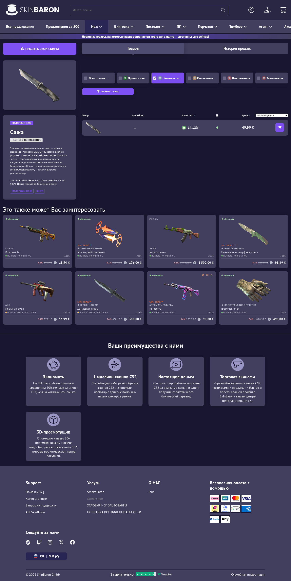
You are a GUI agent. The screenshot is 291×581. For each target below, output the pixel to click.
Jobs (151, 492)
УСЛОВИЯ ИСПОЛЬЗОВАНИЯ (107, 505)
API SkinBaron (35, 512)
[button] (251, 10)
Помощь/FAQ (35, 492)
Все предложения (20, 26)
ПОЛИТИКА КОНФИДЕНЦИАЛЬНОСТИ (114, 512)
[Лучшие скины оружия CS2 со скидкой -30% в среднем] (12, 10)
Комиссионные (36, 499)
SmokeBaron (95, 492)
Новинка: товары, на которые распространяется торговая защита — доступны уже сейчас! (145, 36)
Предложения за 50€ (62, 26)
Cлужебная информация (248, 574)
